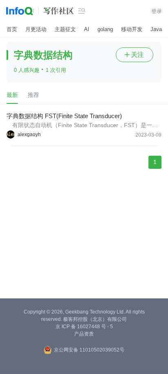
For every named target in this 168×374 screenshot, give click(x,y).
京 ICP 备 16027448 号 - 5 (84, 326)
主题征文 (65, 29)
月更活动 (35, 29)
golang (105, 29)
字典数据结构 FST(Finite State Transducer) (64, 115)
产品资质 (84, 334)
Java (156, 29)
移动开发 (131, 29)
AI (86, 29)
